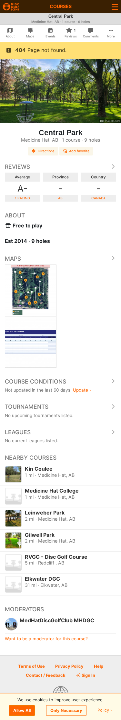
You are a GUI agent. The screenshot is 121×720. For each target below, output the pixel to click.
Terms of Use (31, 666)
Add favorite (79, 151)
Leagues (18, 432)
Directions (46, 151)
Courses (61, 6)
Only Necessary (66, 710)
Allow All (22, 710)
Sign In (88, 675)
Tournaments (26, 406)
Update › (82, 390)
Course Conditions (35, 381)
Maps (13, 258)
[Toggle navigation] (114, 7)
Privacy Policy (69, 666)
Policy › (104, 710)
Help (98, 666)
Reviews (17, 166)
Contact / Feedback (45, 675)
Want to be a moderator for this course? (46, 638)
